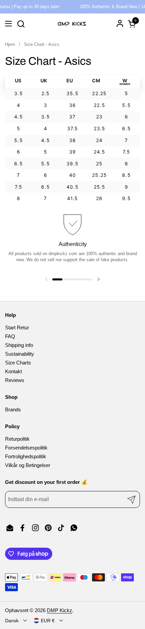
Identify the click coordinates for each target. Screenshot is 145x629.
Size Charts (18, 362)
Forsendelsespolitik (26, 447)
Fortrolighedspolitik (25, 456)
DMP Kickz (59, 610)
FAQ (10, 336)
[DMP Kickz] (71, 23)
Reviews (14, 380)
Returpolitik (17, 439)
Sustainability (19, 354)
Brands (13, 409)
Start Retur (17, 327)
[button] (21, 24)
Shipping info (19, 345)
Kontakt (13, 371)
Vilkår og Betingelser (27, 465)
